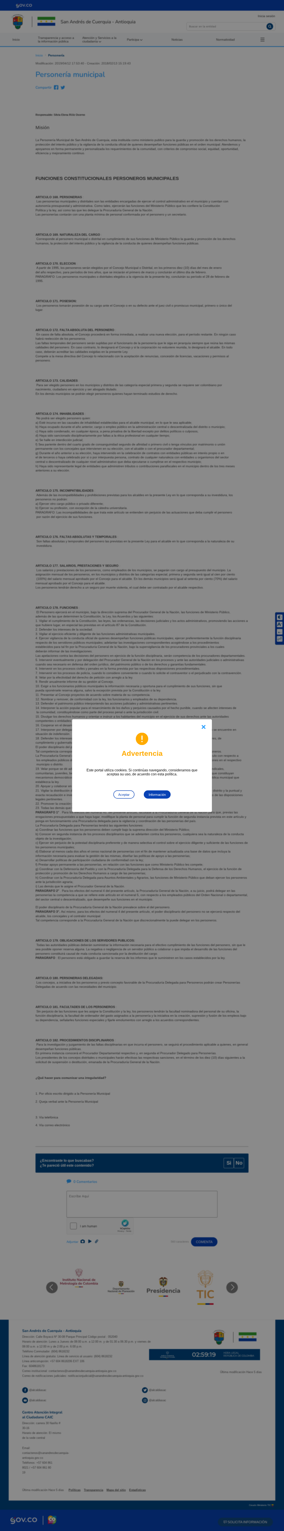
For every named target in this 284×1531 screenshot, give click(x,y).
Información (157, 794)
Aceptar (124, 794)
